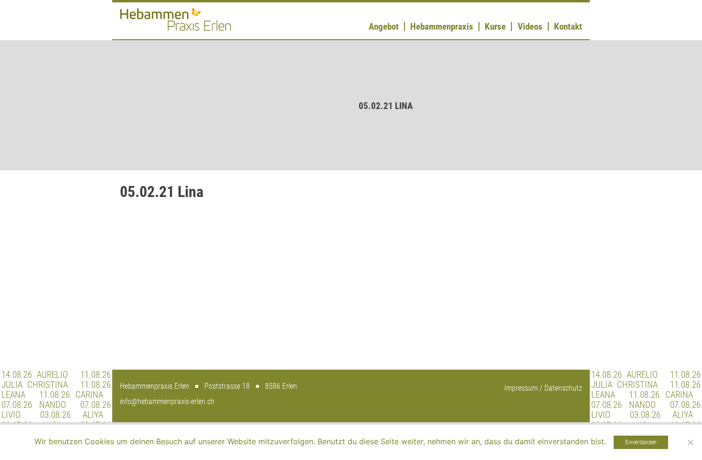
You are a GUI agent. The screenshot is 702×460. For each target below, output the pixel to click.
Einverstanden (641, 442)
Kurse (495, 26)
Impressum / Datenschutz (543, 388)
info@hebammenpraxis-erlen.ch (167, 401)
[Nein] (690, 442)
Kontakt (568, 26)
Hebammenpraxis (441, 26)
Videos (530, 26)
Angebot (384, 26)
